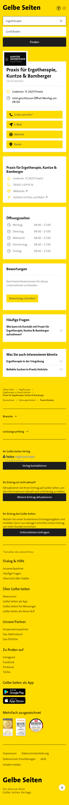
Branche (8, 416)
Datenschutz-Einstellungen (19, 759)
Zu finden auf (13, 649)
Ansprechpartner (13, 568)
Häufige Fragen (12, 573)
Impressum (10, 753)
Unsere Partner (14, 621)
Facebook (9, 662)
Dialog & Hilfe (13, 561)
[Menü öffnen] (64, 8)
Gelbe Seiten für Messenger (19, 606)
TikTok (6, 672)
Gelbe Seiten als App (15, 601)
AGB (43, 759)
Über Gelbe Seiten (16, 589)
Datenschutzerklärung (35, 753)
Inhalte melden (12, 764)
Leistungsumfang (13, 431)
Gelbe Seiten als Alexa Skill (19, 611)
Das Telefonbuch (13, 634)
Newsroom (9, 596)
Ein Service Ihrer (17, 790)
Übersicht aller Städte (16, 578)
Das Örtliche (10, 639)
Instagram (9, 657)
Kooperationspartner (15, 629)
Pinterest (8, 667)
